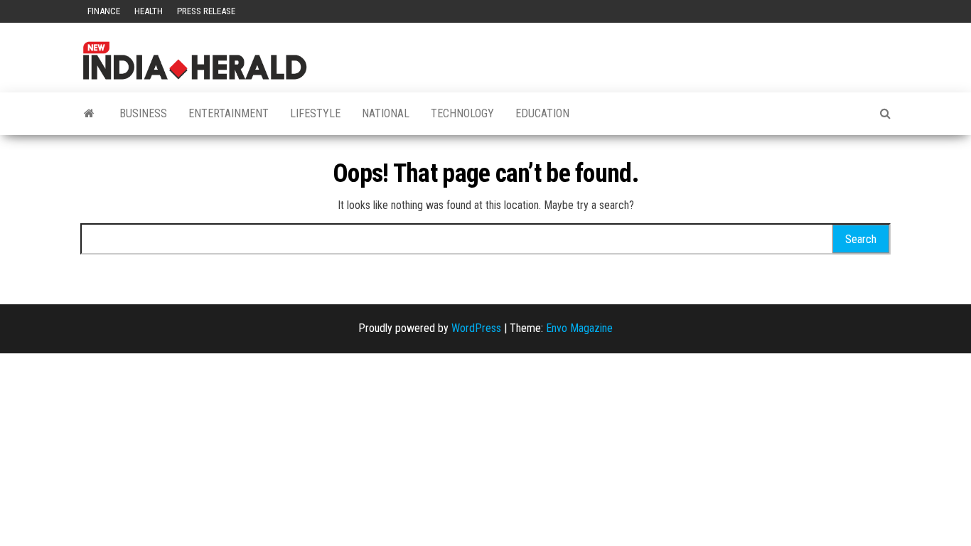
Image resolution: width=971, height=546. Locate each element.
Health (148, 11)
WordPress (476, 328)
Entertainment (228, 113)
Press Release (206, 11)
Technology (462, 113)
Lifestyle (315, 113)
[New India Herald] (89, 113)
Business (143, 113)
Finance (103, 11)
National (385, 113)
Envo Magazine (579, 328)
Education (542, 113)
